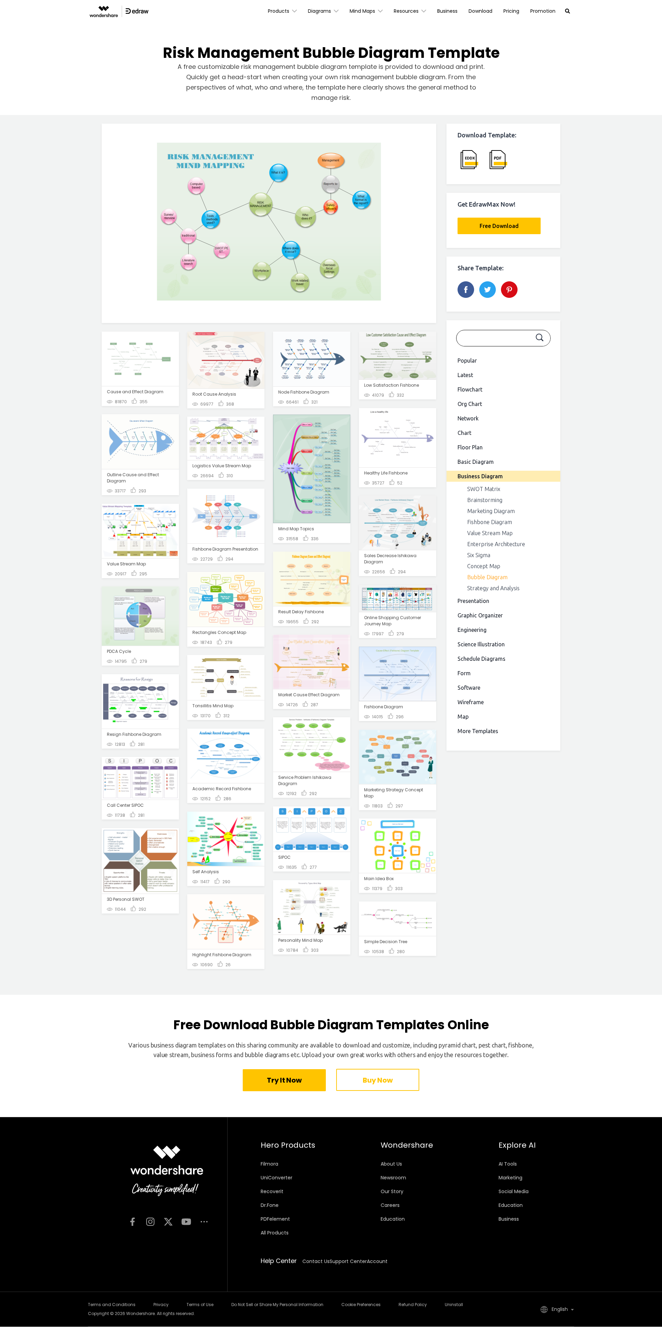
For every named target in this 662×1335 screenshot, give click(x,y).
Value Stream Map (490, 533)
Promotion (542, 11)
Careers (390, 1205)
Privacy (161, 1304)
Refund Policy (413, 1304)
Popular (467, 360)
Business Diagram (480, 476)
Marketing (510, 1177)
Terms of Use (200, 1304)
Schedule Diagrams (481, 659)
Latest (465, 375)
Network (468, 418)
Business (447, 11)
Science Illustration (481, 644)
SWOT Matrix (483, 489)
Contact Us (316, 1261)
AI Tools (508, 1163)
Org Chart (470, 404)
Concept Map (483, 566)
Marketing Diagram (491, 511)
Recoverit (272, 1191)
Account (377, 1261)
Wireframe (471, 702)
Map (463, 716)
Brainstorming (484, 500)
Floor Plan (470, 447)
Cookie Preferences (361, 1304)
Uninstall (454, 1304)
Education (393, 1219)
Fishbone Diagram (489, 522)
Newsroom (393, 1177)
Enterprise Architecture (496, 544)
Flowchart (470, 389)
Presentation (473, 601)
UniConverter (276, 1177)
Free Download (499, 226)
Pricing (511, 11)
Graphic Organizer (480, 615)
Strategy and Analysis (493, 588)
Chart (464, 433)
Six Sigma (478, 555)
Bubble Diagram (487, 577)
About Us (391, 1163)
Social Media (514, 1191)
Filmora (269, 1163)
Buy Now (377, 1080)
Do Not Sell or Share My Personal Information (277, 1304)
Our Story (392, 1191)
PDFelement (275, 1219)
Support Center (348, 1261)
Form (464, 673)
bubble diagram (420, 77)
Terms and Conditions (112, 1304)
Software (469, 688)
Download (480, 11)
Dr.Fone (270, 1205)
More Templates (478, 731)
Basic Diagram (476, 462)
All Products (275, 1232)
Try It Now (284, 1080)
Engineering (472, 630)
